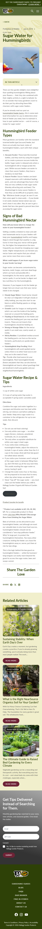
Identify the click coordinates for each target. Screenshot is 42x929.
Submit (9, 855)
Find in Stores (21, 899)
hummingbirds (16, 237)
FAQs (21, 891)
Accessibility (34, 922)
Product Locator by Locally (13, 502)
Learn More (9, 493)
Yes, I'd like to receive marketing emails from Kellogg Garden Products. (21, 847)
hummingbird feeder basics (13, 113)
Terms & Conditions (11, 922)
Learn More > (34, 4)
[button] (38, 11)
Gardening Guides (21, 884)
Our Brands (21, 895)
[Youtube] (26, 914)
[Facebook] (16, 914)
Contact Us (21, 907)
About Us (21, 903)
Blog (21, 887)
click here (11, 514)
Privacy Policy (23, 922)
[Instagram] (21, 914)
